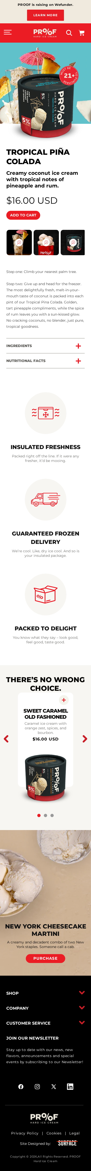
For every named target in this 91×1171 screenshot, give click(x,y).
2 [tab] (45, 815)
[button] (7, 33)
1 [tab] (39, 815)
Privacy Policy (25, 1133)
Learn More (45, 15)
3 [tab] (52, 815)
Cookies (54, 1133)
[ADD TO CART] (64, 700)
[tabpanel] (45, 740)
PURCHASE (45, 958)
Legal (74, 1133)
